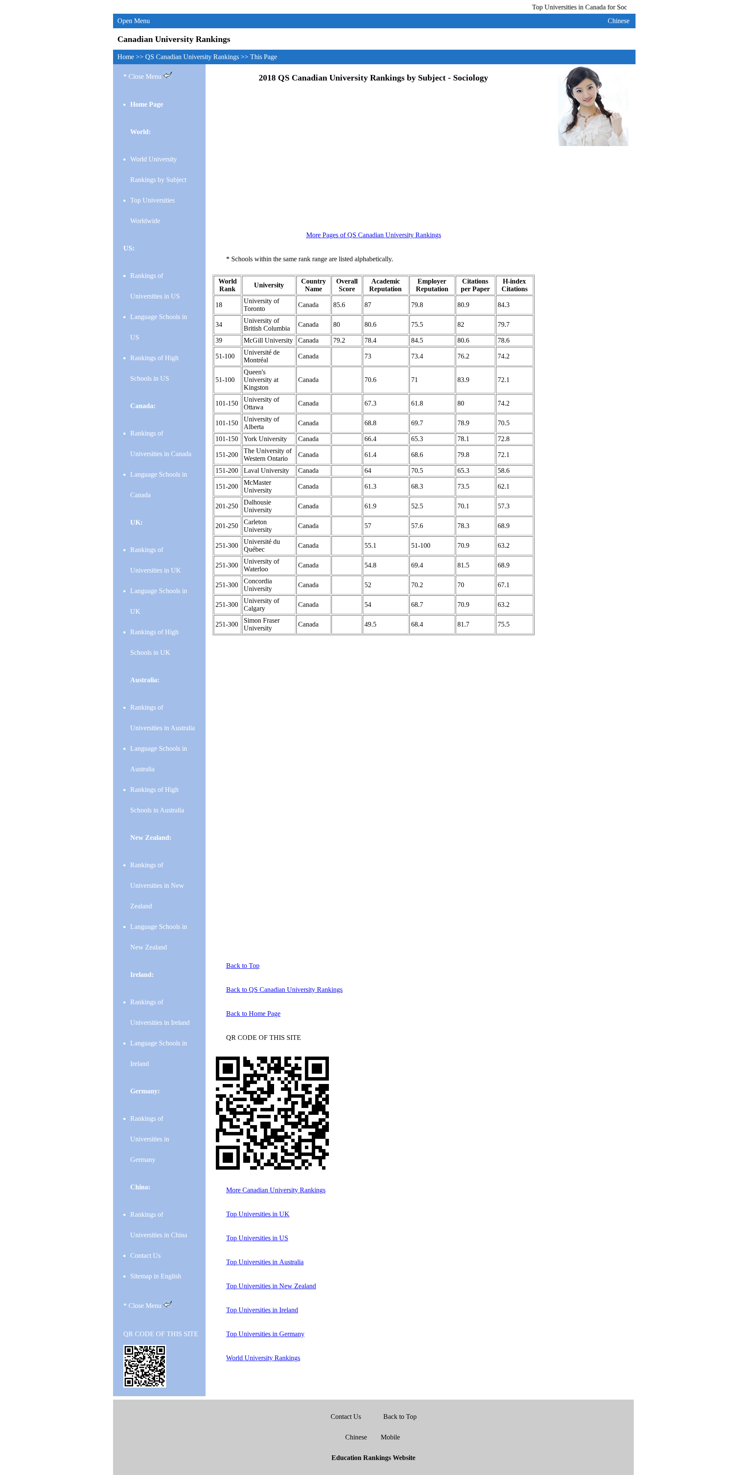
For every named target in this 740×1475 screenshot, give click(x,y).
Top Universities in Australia (265, 1262)
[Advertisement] (373, 160)
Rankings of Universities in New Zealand (157, 885)
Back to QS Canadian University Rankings (284, 989)
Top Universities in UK (257, 1214)
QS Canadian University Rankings (193, 56)
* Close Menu (143, 76)
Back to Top (243, 965)
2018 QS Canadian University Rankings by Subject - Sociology (373, 77)
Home (126, 56)
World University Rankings (263, 1358)
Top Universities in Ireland (262, 1310)
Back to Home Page (253, 1013)
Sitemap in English (155, 1276)
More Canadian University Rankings (275, 1190)
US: (128, 248)
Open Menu (133, 20)
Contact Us (145, 1255)
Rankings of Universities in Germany (149, 1139)
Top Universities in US (257, 1238)
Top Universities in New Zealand (271, 1286)
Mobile (390, 1437)
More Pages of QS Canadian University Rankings (373, 235)
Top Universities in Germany (265, 1334)
